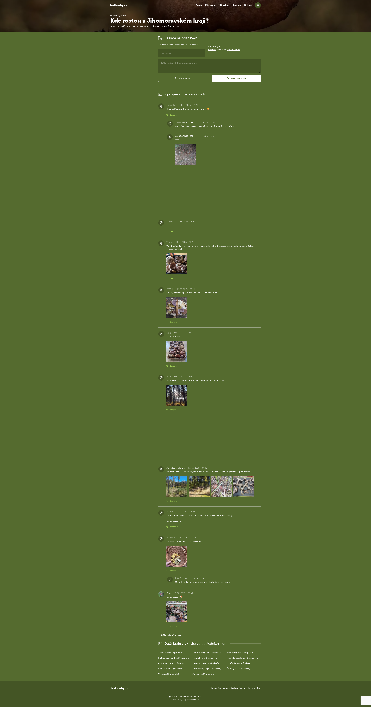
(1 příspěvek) (171, 663)
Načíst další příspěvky (170, 635)
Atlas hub (224, 5)
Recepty (237, 5)
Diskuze (248, 5)
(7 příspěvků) (206, 652)
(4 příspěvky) (238, 668)
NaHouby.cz (119, 5)
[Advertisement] (132, 78)
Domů (199, 5)
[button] (182, 78)
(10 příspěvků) (206, 668)
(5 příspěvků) (204, 658)
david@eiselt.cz (193, 699)
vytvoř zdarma (233, 49)
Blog (258, 688)
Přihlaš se (212, 49)
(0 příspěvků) (171, 652)
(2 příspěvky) (174, 658)
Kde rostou (210, 5)
